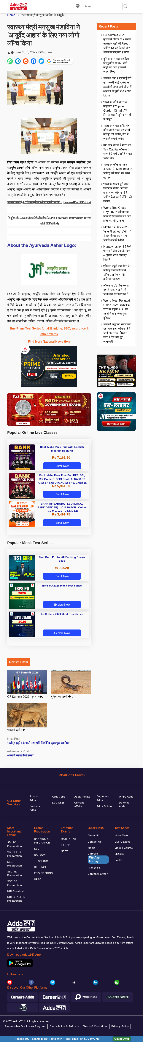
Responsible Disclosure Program (25, 1026)
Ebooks (119, 853)
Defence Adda (124, 804)
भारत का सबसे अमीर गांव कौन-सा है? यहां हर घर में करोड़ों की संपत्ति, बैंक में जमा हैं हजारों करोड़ (116, 132)
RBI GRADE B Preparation (16, 898)
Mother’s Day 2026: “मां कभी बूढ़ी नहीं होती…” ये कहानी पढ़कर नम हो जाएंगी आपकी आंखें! (117, 234)
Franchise (94, 867)
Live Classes (122, 841)
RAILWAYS (40, 854)
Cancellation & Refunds (64, 1026)
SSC (36, 848)
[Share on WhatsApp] (10, 61)
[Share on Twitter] (41, 61)
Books (118, 859)
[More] (77, 6)
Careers (94, 857)
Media (91, 847)
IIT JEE (65, 845)
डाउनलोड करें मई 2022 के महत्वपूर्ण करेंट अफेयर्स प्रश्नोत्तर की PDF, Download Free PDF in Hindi (49, 202)
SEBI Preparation (14, 863)
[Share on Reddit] (25, 61)
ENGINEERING (43, 873)
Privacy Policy (120, 1026)
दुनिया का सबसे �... (62, 696)
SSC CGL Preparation (14, 883)
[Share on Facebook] (33, 61)
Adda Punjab (82, 796)
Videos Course (124, 847)
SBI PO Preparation (14, 844)
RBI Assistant (15, 890)
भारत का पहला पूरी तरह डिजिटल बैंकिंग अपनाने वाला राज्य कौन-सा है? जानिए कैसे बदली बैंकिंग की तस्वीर (117, 192)
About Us (93, 835)
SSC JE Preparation (14, 873)
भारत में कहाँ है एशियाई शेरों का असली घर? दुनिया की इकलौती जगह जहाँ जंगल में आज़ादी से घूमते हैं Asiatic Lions (117, 87)
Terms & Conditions (95, 1026)
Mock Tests (121, 835)
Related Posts (18, 662)
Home (11, 15)
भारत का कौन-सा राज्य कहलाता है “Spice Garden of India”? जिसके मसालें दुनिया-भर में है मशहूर (117, 110)
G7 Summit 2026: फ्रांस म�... (25, 696)
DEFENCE (40, 867)
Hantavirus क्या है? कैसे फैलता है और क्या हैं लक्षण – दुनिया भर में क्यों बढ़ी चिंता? (117, 253)
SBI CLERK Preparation (14, 854)
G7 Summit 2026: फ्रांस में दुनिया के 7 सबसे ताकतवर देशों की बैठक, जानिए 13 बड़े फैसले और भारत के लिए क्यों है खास (117, 43)
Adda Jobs (58, 796)
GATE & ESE (69, 839)
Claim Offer (121, 1038)
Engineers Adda (103, 798)
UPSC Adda (126, 796)
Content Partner (98, 873)
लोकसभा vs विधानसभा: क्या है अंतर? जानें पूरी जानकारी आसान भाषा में (116, 290)
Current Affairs (79, 804)
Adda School (104, 806)
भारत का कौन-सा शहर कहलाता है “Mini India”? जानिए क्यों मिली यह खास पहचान (117, 171)
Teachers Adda (35, 798)
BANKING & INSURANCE (42, 840)
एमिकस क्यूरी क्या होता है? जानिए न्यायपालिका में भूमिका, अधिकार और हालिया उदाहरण (117, 272)
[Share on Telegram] (18, 61)
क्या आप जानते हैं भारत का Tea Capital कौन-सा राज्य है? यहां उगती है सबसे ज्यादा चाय (117, 152)
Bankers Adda (35, 808)
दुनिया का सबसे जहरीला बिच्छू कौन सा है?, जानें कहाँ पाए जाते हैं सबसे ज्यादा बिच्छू (116, 65)
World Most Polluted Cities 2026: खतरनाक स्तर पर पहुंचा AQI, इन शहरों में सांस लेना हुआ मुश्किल (116, 309)
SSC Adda (58, 802)
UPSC (38, 879)
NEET (64, 851)
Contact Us (94, 841)
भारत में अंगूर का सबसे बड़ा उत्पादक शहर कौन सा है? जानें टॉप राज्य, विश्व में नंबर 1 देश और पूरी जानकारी (117, 333)
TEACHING (41, 861)
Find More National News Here (49, 341)
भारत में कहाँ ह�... (17, 730)
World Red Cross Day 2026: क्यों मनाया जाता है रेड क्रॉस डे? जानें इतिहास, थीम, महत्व (117, 214)
